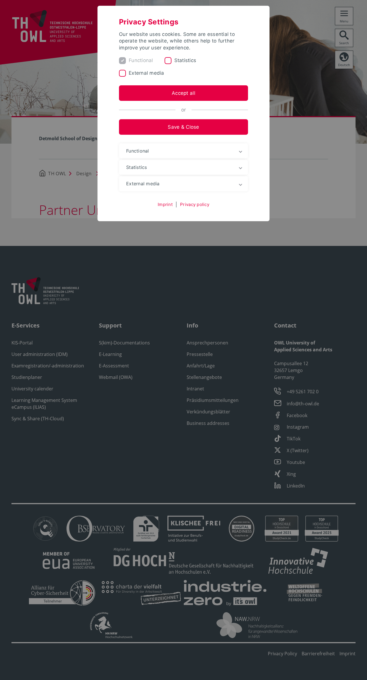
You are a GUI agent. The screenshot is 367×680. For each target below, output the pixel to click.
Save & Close (183, 127)
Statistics (185, 60)
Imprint (165, 204)
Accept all (183, 93)
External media (146, 73)
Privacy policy (194, 204)
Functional (141, 60)
